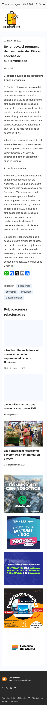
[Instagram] (11, 688)
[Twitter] (40, 4)
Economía (8, 68)
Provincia (26, 291)
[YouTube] (44, 4)
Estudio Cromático (9, 701)
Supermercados (14, 297)
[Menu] (43, 20)
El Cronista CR (24, 698)
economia (11, 291)
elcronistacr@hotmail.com (20, 680)
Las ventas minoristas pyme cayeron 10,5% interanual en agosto (22, 454)
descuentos (24, 286)
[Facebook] (36, 4)
